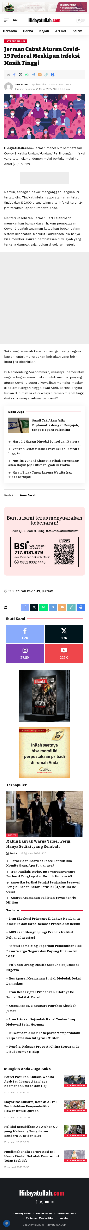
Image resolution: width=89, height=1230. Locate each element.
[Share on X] (20, 74)
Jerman (47, 591)
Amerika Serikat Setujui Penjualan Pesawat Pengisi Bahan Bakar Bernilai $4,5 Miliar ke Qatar (43, 887)
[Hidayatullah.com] (44, 20)
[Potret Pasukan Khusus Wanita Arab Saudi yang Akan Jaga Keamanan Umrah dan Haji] (74, 1081)
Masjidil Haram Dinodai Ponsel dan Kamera (45, 441)
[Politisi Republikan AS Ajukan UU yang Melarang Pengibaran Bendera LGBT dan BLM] (74, 1131)
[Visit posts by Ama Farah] (8, 86)
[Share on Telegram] (33, 74)
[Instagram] (25, 653)
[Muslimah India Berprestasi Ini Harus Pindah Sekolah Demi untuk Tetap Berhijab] (74, 1156)
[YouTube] (47, 1202)
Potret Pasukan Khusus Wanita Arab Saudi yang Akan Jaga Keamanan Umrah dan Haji (29, 1081)
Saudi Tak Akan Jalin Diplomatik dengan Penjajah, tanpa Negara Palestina (55, 425)
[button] (7, 20)
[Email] (40, 74)
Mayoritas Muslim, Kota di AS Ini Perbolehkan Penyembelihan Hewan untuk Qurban (30, 1106)
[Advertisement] (44, 178)
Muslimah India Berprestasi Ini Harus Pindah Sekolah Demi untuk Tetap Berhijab (32, 1156)
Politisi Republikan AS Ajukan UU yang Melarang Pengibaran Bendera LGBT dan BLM (31, 1131)
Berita (12, 835)
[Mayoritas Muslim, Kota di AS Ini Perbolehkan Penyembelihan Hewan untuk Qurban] (74, 1106)
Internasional (15, 41)
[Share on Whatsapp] (27, 74)
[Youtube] (64, 653)
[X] (64, 634)
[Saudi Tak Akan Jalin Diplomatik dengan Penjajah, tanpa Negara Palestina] (18, 425)
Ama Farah (21, 84)
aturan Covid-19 (28, 591)
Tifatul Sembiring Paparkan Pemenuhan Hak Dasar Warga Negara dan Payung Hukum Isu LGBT (44, 951)
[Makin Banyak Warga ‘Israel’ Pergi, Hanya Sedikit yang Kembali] (44, 814)
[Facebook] (25, 634)
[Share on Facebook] (14, 74)
